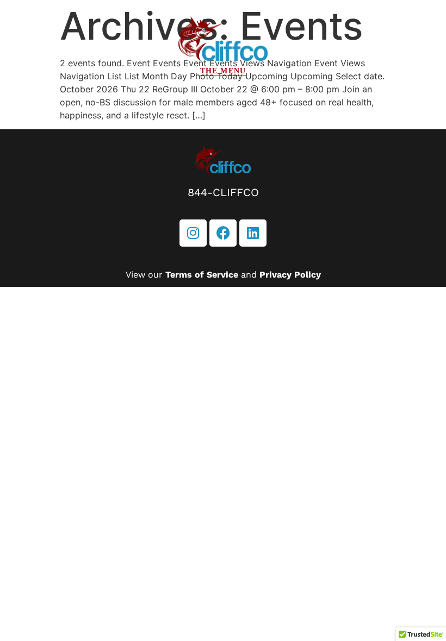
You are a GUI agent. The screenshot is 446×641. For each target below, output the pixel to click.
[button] (223, 71)
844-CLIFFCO (223, 192)
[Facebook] (223, 233)
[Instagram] (193, 233)
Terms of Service (201, 274)
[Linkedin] (253, 233)
